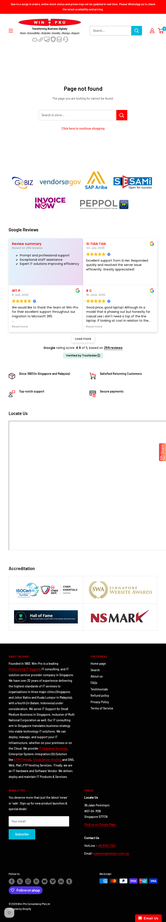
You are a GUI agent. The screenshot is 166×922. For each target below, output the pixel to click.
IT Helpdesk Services (53, 748)
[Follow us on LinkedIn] (61, 881)
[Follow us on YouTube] (45, 881)
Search (95, 670)
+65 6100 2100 (106, 845)
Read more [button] (20, 326)
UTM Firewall (22, 759)
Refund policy (100, 695)
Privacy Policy (100, 702)
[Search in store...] (121, 115)
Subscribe (22, 834)
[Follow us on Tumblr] (69, 881)
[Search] (136, 30)
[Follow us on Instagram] (28, 881)
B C (89, 290)
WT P (16, 290)
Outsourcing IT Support (24, 669)
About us (97, 676)
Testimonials (99, 689)
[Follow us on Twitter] (20, 881)
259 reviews (113, 348)
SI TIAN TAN (96, 244)
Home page (98, 663)
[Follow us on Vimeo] (53, 881)
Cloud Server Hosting (47, 759)
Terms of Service (102, 708)
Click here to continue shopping (83, 128)
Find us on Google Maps (100, 824)
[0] (161, 30)
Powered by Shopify (20, 908)
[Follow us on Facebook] (12, 881)
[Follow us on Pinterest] (36, 881)
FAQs (94, 683)
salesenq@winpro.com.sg (111, 853)
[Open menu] (11, 30)
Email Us (150, 918)
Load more (83, 339)
